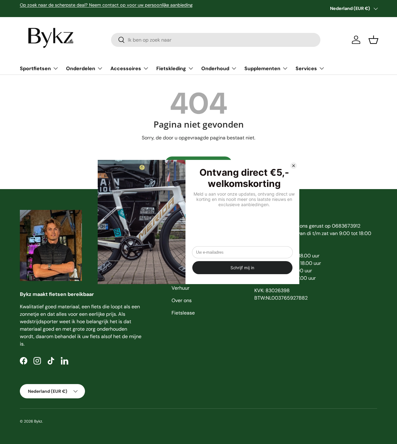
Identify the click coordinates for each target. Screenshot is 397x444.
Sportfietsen (35, 68)
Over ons (182, 300)
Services (306, 68)
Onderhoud (215, 68)
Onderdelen (80, 68)
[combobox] (215, 40)
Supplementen (262, 68)
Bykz (38, 421)
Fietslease (183, 313)
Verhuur (181, 288)
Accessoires (125, 68)
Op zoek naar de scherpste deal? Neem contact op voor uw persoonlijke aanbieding (106, 5)
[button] (373, 40)
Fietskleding (171, 68)
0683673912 (346, 226)
